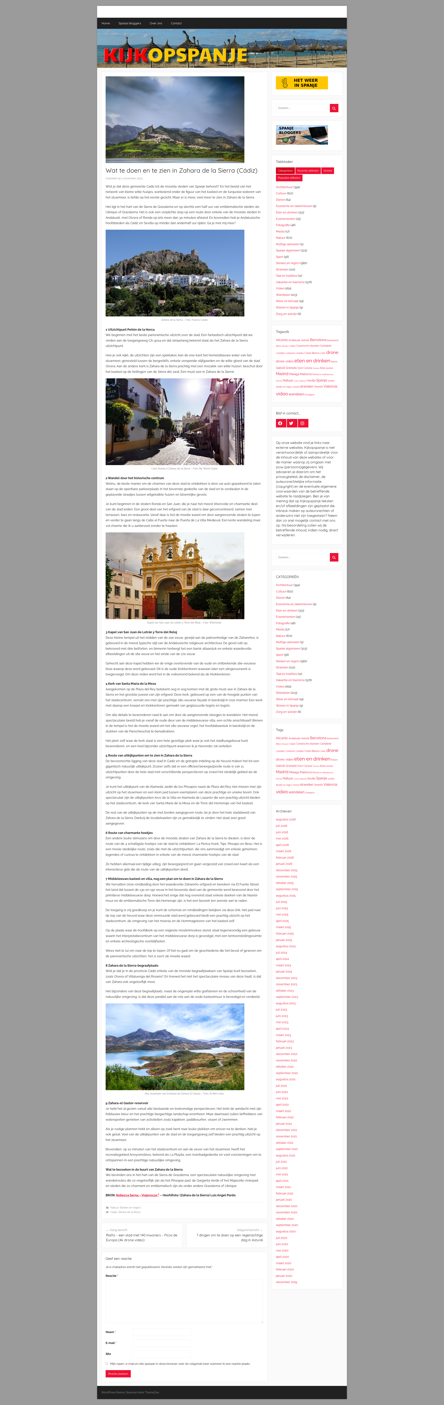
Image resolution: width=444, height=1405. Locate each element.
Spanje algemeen (288, 250)
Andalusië (294, 340)
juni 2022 (282, 1092)
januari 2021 (284, 1199)
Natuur (114, 1207)
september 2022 (287, 1073)
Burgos (285, 346)
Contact (176, 23)
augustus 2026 (286, 819)
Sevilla (311, 380)
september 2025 (287, 889)
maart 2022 (283, 1111)
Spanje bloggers (130, 23)
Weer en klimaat (287, 301)
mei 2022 (282, 1098)
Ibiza (322, 368)
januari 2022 (284, 1123)
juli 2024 (281, 952)
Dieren (280, 199)
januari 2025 (284, 940)
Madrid (282, 373)
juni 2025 (282, 908)
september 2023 (287, 997)
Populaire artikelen (289, 177)
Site (108, 1354)
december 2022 (286, 1054)
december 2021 (286, 1130)
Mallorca (306, 374)
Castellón (280, 353)
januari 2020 (284, 1275)
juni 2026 (282, 832)
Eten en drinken (286, 212)
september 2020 (287, 1225)
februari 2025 (285, 933)
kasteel (329, 368)
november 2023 (286, 984)
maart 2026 (283, 851)
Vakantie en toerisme (290, 282)
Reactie (112, 1275)
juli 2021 (281, 1161)
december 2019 (286, 1282)
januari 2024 (284, 971)
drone (332, 352)
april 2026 (282, 845)
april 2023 (282, 1028)
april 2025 (282, 921)
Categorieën (285, 170)
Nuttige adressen (288, 244)
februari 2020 (285, 1269)
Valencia (330, 386)
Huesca (316, 368)
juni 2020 (282, 1244)
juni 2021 (282, 1168)
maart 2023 (283, 1035)
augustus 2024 (286, 946)
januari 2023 (284, 1047)
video (282, 393)
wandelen (297, 394)
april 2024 (282, 959)
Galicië (280, 368)
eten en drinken (312, 361)
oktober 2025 (285, 883)
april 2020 (282, 1256)
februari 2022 (285, 1117)
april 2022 (282, 1104)
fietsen (334, 361)
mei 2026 (282, 838)
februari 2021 (284, 1193)
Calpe (292, 346)
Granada (291, 368)
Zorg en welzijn (286, 314)
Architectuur (284, 187)
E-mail (111, 1343)
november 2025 (286, 876)
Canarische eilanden (307, 345)
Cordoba (300, 353)
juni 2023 (282, 1016)
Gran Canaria (304, 367)
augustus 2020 (286, 1231)
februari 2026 (285, 857)
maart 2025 (283, 927)
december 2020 (286, 1206)
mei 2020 (282, 1250)
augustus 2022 (286, 1079)
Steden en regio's (130, 1207)
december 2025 (286, 870)
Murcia (279, 381)
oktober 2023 (285, 990)
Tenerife (318, 386)
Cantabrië (325, 345)
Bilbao (278, 346)
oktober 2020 (285, 1218)
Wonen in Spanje (287, 307)
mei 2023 (282, 1022)
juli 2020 (281, 1238)
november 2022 (286, 1060)
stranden (306, 386)
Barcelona (318, 340)
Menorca (316, 374)
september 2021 (287, 1149)
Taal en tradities (286, 275)
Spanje (321, 380)
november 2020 (286, 1212)
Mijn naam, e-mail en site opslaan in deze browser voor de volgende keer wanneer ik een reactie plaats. (180, 1363)
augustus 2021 (285, 1155)
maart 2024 (283, 965)
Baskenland (332, 340)
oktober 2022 (285, 1066)
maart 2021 (283, 1187)
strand (296, 386)
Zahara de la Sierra (129, 1212)
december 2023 (286, 978)
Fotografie (283, 225)
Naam (111, 1332)
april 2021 (282, 1180)
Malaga (294, 374)
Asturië (305, 340)
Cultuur (281, 193)
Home (106, 23)
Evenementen (285, 218)
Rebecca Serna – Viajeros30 (136, 1195)
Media (280, 231)
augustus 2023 (286, 1003)
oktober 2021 (284, 1142)
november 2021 (286, 1136)
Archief (327, 170)
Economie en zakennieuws (294, 206)
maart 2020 (283, 1263)
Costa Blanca (311, 352)
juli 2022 (281, 1085)
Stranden (282, 269)
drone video (285, 361)
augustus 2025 (286, 895)
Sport (279, 256)
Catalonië (290, 353)
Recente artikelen (308, 170)
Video (280, 288)
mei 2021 (282, 1174)
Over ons (156, 23)
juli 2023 (281, 1009)
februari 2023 (285, 1041)
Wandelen (283, 294)
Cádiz (113, 1212)
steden (331, 381)
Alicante (282, 340)
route (296, 381)
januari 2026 (284, 863)
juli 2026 (281, 825)
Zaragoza (309, 394)
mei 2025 (282, 914)
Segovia (302, 381)
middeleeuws (328, 374)
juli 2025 (281, 901)
